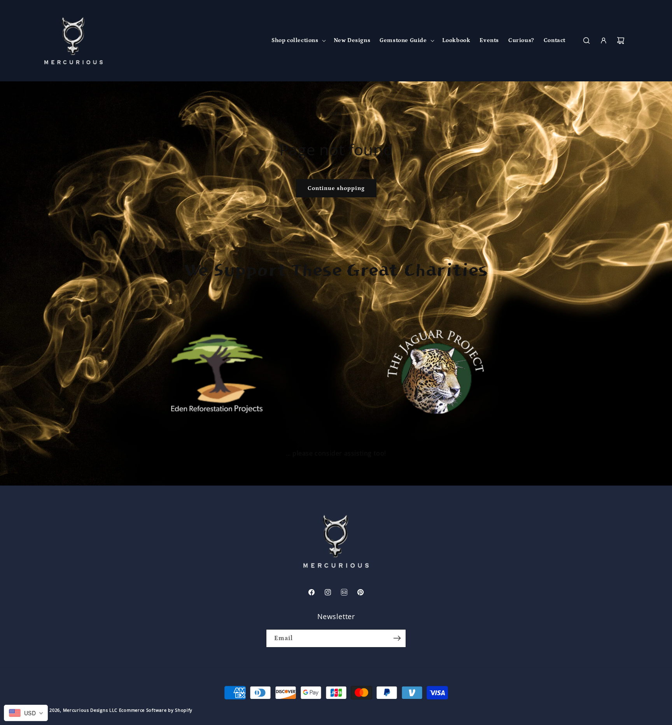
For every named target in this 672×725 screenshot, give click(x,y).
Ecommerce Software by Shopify (155, 710)
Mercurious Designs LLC (90, 710)
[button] (298, 40)
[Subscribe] (397, 638)
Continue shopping (336, 188)
